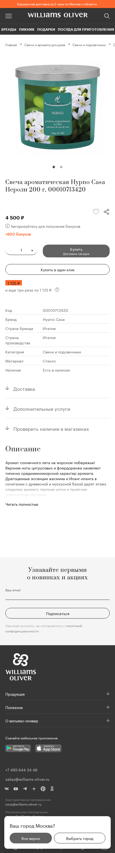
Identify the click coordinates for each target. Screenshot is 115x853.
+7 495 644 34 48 (21, 769)
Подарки (46, 29)
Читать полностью (21, 504)
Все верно (30, 838)
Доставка (24, 388)
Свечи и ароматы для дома (44, 44)
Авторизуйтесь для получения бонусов (45, 226)
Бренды (8, 29)
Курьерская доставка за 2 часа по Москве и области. (57, 3)
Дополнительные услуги (41, 408)
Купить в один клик (58, 269)
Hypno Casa (54, 319)
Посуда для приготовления (86, 29)
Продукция (15, 694)
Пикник (26, 29)
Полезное (14, 707)
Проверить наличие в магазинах (51, 428)
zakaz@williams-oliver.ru (27, 779)
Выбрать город (79, 838)
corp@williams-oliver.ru (23, 804)
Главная (11, 44)
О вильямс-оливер (21, 720)
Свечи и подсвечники (89, 44)
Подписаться (57, 613)
